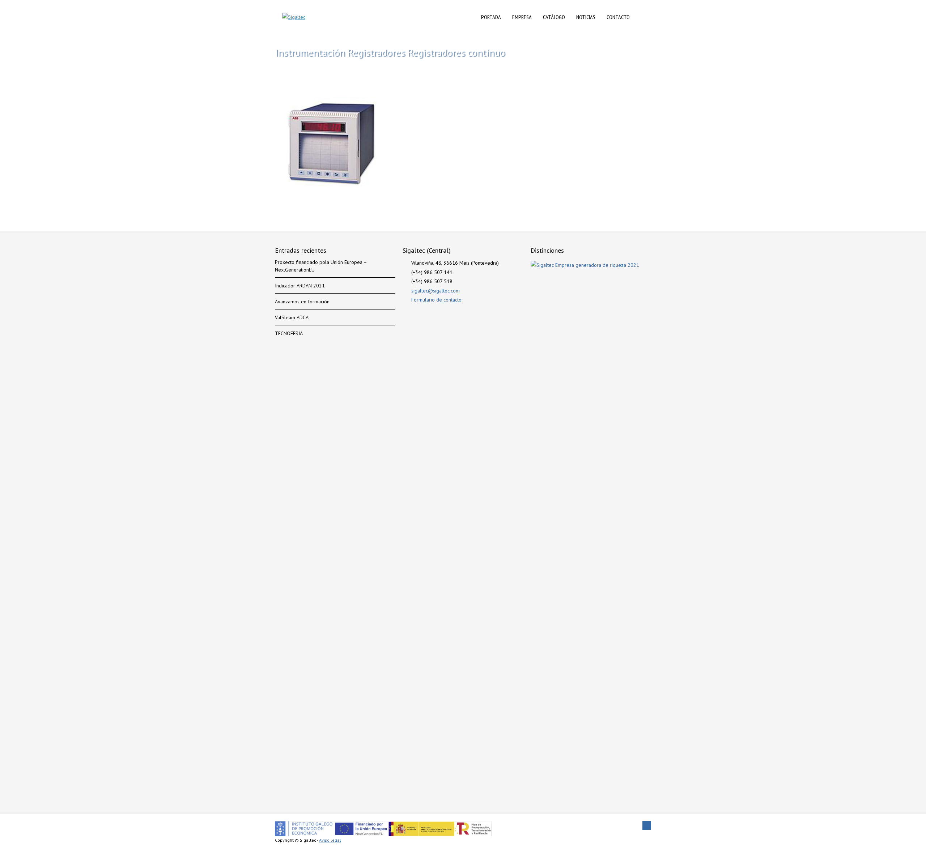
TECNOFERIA (289, 333)
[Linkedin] (646, 825)
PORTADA (491, 17)
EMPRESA (522, 17)
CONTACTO (618, 17)
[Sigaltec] (293, 17)
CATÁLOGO (554, 17)
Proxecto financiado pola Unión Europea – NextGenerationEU (321, 266)
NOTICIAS (585, 17)
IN (643, 17)
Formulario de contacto (436, 299)
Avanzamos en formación (302, 301)
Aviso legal (330, 840)
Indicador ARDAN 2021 (300, 285)
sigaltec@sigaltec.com (435, 290)
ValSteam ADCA (292, 317)
